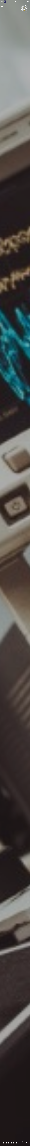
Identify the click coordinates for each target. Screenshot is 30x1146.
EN (2, 1)
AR (5, 1)
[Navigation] (2, 6)
